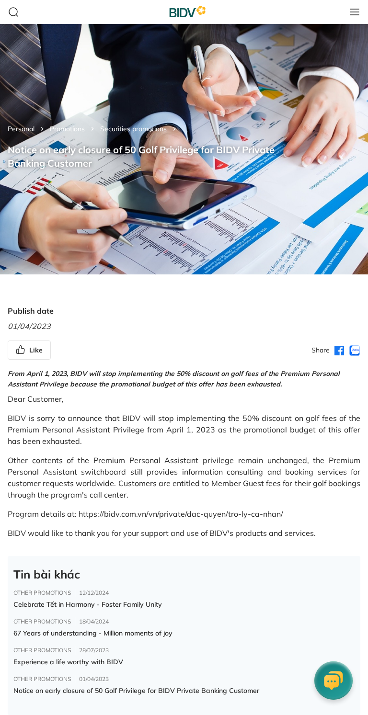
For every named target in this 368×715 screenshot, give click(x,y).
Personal (21, 129)
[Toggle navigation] (354, 12)
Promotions (67, 129)
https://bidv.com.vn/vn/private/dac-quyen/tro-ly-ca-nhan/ (181, 514)
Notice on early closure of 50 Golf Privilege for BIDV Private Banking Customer (136, 690)
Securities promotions (133, 129)
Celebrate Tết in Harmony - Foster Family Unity (87, 604)
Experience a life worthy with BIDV (68, 662)
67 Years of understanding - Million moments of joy (92, 633)
